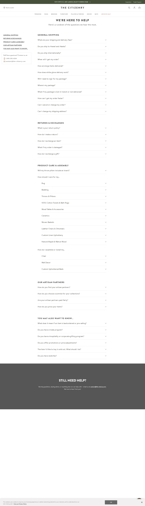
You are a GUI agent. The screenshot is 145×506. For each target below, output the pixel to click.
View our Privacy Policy (20, 504)
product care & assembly (13, 42)
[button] (139, 8)
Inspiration (128, 2)
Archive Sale (106, 14)
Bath (96, 14)
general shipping (10, 35)
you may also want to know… (15, 49)
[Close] (142, 502)
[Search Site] (129, 8)
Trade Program (137, 2)
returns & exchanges (12, 39)
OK (111, 502)
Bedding (54, 14)
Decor (89, 14)
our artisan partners (12, 45)
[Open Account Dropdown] (134, 8)
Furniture (64, 14)
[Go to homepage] (72, 8)
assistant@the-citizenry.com (98, 387)
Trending (38, 14)
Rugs (46, 14)
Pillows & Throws (77, 14)
